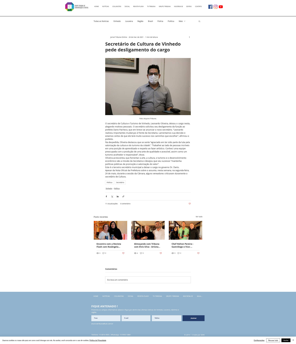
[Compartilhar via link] (123, 196)
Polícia (160, 21)
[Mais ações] (189, 37)
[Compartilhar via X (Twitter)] (112, 196)
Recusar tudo (273, 340)
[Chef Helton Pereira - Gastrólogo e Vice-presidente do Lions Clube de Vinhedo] (185, 230)
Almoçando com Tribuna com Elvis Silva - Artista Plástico (146, 245)
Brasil (150, 21)
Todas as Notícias (101, 21)
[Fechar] (293, 340)
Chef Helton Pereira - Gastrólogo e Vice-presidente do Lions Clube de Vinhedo (185, 245)
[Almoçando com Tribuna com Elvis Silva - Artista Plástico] (148, 230)
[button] (199, 21)
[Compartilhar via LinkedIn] (118, 196)
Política (171, 21)
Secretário (120, 182)
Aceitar (285, 340)
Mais (181, 21)
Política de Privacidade (97, 340)
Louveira (129, 21)
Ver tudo (199, 216)
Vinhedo (117, 21)
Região (140, 21)
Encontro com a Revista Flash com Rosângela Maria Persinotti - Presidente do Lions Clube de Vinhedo (110, 245)
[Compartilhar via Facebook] (106, 196)
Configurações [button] (259, 340)
